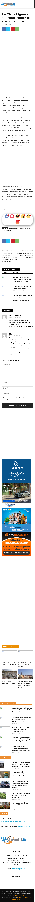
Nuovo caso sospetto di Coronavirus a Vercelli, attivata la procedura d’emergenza (20, 784)
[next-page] (6, 305)
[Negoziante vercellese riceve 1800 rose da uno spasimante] (5, 805)
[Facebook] (4, 29)
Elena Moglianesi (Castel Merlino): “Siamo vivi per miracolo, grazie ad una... (21, 764)
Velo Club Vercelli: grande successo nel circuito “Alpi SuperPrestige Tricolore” (21, 739)
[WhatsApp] (17, 29)
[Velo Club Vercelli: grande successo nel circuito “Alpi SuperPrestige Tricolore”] (5, 739)
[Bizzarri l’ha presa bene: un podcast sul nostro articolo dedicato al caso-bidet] (7, 279)
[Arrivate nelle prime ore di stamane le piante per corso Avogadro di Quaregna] (7, 298)
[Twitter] (8, 29)
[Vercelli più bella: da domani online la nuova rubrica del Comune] (25, 674)
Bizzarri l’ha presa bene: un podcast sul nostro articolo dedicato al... (22, 710)
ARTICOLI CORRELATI (11, 269)
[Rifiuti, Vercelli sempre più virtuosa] (9, 674)
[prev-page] (3, 305)
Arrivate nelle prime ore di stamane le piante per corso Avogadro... (21, 729)
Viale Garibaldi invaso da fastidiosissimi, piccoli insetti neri (21, 795)
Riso (4, 230)
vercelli (9, 230)
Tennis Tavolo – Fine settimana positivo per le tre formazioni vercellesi (21, 748)
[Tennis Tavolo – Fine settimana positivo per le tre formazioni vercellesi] (5, 749)
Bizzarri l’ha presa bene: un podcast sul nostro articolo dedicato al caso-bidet (22, 279)
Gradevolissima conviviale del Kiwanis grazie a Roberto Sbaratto (22, 289)
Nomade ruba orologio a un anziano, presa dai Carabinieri (25, 255)
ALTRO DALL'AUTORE (11, 272)
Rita (10, 334)
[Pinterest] (13, 29)
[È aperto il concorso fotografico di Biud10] (9, 655)
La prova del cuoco (25, 228)
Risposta (11, 328)
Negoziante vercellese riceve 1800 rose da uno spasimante (20, 805)
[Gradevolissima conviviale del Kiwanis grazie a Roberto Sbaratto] (7, 288)
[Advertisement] (17, 72)
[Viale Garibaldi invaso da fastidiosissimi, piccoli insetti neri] (3, 795)
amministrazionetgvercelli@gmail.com (12, 821)
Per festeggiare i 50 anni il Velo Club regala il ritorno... (24, 664)
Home (3, 10)
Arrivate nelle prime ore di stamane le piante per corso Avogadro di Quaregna (23, 298)
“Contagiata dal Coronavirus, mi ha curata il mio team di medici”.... (22, 774)
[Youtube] (21, 882)
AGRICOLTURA (11, 10)
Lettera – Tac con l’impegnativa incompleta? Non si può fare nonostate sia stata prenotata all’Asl (10, 257)
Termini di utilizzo (19, 895)
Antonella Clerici (13, 228)
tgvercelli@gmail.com (24, 826)
